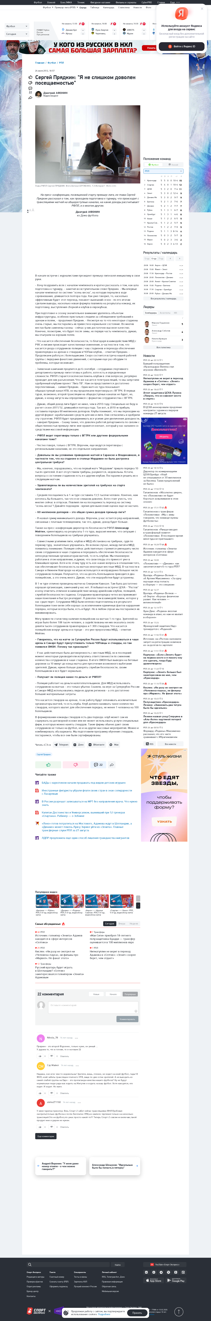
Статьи (83, 7)
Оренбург (151, 214)
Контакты (31, 1296)
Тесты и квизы (80, 1277)
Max (116, 744)
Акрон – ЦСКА (161, 265)
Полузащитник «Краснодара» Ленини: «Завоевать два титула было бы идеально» (162, 704)
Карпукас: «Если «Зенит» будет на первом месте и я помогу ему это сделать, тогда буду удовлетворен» (162, 659)
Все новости (170, 744)
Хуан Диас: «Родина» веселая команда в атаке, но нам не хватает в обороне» (163, 614)
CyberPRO (147, 2)
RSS (151, 744)
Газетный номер (57, 1277)
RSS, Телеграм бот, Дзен (113, 1277)
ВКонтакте (98, 744)
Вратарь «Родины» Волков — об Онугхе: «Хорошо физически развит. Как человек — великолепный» (161, 598)
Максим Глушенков (160, 323)
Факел (150, 240)
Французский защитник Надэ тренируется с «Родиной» (159, 627)
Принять (137, 1312)
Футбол (38, 2)
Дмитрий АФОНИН (55, 92)
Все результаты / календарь (163, 298)
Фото (148, 7)
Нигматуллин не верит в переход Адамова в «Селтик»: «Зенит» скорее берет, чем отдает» (113, 955)
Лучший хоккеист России (85, 1286)
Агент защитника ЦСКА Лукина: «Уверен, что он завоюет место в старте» (162, 395)
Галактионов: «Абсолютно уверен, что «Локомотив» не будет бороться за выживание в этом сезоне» (162, 497)
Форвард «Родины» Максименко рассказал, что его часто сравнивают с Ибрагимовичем (161, 734)
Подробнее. (150, 1314)
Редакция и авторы (35, 1277)
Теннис (81, 2)
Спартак (150, 185)
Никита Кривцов (159, 338)
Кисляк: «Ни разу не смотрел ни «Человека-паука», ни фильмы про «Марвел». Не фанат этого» (56, 955)
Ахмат (149, 219)
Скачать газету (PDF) (59, 1281)
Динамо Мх (152, 197)
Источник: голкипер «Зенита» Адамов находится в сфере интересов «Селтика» (58, 939)
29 (38, 948)
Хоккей (51, 2)
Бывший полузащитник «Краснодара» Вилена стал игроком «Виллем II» (158, 366)
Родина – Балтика (162, 285)
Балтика (150, 202)
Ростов (150, 227)
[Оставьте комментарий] (93, 1005)
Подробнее (104, 1314)
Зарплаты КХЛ (80, 1281)
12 (38, 964)
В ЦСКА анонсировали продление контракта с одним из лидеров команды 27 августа (162, 410)
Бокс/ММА (66, 2)
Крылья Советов (153, 223)
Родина (150, 231)
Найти (117, 1265)
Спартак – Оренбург (163, 289)
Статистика (123, 7)
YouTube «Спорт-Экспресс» (167, 1264)
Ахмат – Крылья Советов (165, 281)
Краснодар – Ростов (163, 273)
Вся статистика (163, 347)
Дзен (80, 744)
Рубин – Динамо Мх (163, 293)
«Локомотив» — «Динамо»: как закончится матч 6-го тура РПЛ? (161, 565)
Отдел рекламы (34, 1286)
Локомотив (152, 235)
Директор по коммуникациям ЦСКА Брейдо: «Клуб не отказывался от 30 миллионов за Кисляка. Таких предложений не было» (162, 477)
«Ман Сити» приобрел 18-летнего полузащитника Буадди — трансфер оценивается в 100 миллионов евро (112, 939)
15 (163, 526)
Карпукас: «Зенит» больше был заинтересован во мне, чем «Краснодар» (162, 674)
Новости (137, 7)
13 (163, 489)
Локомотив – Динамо (164, 277)
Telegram (63, 744)
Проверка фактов (35, 1281)
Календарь (108, 7)
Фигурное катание (100, 2)
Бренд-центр (32, 1291)
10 (163, 669)
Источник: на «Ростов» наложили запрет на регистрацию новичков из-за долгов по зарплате (162, 642)
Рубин (149, 210)
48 (38, 932)
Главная (40, 62)
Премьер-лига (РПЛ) (65, 7)
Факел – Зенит (161, 269)
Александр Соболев (161, 331)
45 (163, 508)
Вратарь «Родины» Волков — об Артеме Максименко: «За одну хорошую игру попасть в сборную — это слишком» (162, 580)
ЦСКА (149, 189)
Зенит (149, 193)
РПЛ (61, 62)
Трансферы (45, 964)
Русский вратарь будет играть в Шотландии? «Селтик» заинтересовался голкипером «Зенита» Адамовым (59, 972)
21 (163, 635)
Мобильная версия (110, 1291)
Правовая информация (112, 1281)
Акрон (150, 244)
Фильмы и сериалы (126, 2)
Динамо (150, 206)
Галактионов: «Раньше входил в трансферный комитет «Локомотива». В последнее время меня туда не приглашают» (163, 534)
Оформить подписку (59, 1286)
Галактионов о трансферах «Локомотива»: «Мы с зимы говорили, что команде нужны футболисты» (160, 516)
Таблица (94, 7)
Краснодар (151, 180)
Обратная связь (109, 1286)
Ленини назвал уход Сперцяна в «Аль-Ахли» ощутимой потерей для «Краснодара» (162, 719)
